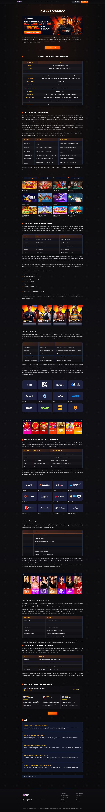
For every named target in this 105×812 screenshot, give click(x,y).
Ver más (52, 713)
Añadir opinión (76, 689)
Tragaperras (75, 178)
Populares (29, 178)
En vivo (44, 178)
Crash (60, 178)
